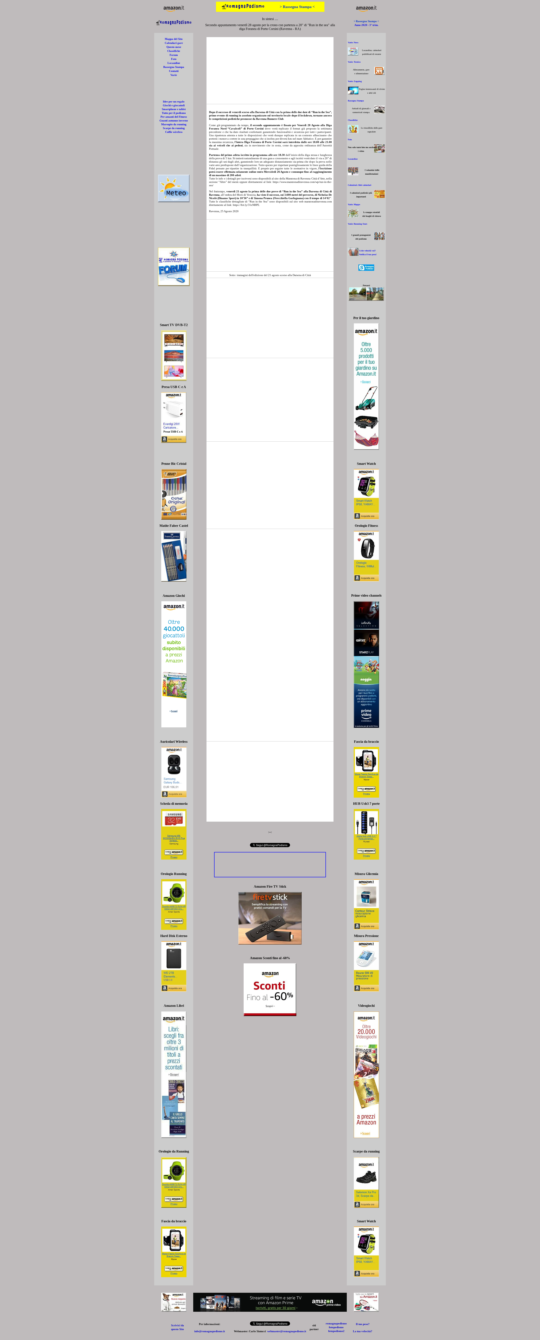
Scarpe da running (174, 128)
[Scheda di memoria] (173, 858)
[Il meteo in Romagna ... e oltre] (174, 201)
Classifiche (173, 51)
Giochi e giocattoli (174, 105)
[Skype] (366, 269)
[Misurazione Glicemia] (366, 928)
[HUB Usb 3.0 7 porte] (366, 858)
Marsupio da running (173, 124)
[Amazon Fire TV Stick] (270, 943)
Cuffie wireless (173, 131)
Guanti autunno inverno (173, 120)
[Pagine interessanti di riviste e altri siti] (353, 93)
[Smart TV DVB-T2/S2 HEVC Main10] (173, 380)
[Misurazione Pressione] (366, 990)
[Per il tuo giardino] (366, 448)
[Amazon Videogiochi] (366, 1137)
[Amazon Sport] (366, 1310)
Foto (174, 59)
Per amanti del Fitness (174, 116)
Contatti (174, 71)
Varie (173, 75)
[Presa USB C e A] (173, 442)
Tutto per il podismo (174, 113)
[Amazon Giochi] (173, 726)
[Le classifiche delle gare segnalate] (353, 132)
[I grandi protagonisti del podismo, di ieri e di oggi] (379, 239)
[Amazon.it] (174, 11)
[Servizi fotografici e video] (379, 151)
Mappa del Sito (174, 38)
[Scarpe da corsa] (366, 1206)
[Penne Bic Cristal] (173, 518)
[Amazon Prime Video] (270, 1310)
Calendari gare (174, 42)
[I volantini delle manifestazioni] (353, 174)
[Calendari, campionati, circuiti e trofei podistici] (379, 197)
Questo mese (173, 47)
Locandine (173, 63)
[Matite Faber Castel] (173, 580)
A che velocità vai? (367, 250)
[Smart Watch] (366, 518)
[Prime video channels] (366, 726)
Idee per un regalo (174, 101)
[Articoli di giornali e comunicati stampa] (379, 112)
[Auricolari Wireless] (173, 796)
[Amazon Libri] (173, 1137)
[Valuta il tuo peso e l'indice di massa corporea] (353, 254)
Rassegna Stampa (173, 67)
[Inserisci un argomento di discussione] (174, 285)
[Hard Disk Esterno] (173, 990)
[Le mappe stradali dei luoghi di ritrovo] (353, 216)
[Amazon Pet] (173, 1310)
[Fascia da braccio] (366, 796)
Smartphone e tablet (174, 109)
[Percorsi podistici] (366, 299)
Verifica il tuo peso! (368, 254)
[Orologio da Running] (173, 1206)
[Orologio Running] (173, 928)
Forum (174, 55)
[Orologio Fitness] (366, 580)
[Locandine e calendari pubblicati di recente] (353, 54)
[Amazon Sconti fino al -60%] (270, 1015)
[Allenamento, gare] (379, 73)
